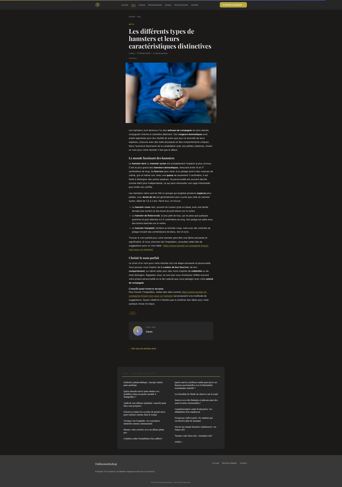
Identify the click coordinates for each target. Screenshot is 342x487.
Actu (133, 5)
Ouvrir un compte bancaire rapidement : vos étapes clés (195, 428)
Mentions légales (229, 463)
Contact (243, 463)
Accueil (124, 5)
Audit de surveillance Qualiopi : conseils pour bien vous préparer (145, 404)
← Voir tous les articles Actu (142, 348)
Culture (142, 5)
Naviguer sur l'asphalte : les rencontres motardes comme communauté (142, 422)
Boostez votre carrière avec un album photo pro (144, 431)
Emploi (168, 5)
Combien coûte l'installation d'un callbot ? (143, 438)
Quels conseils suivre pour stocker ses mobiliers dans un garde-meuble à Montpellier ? (141, 394)
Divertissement (155, 5)
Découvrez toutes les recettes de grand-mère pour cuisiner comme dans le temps (144, 413)
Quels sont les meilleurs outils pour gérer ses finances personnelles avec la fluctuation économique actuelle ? (196, 385)
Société (194, 5)
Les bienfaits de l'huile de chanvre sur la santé (196, 394)
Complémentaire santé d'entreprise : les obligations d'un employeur (193, 410)
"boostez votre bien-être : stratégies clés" (194, 435)
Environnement (181, 5)
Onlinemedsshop (106, 464)
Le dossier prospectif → (233, 5)
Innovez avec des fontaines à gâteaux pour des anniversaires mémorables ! (196, 401)
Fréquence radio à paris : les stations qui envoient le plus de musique (194, 419)
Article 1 (178, 441)
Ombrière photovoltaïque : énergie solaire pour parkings (143, 383)
